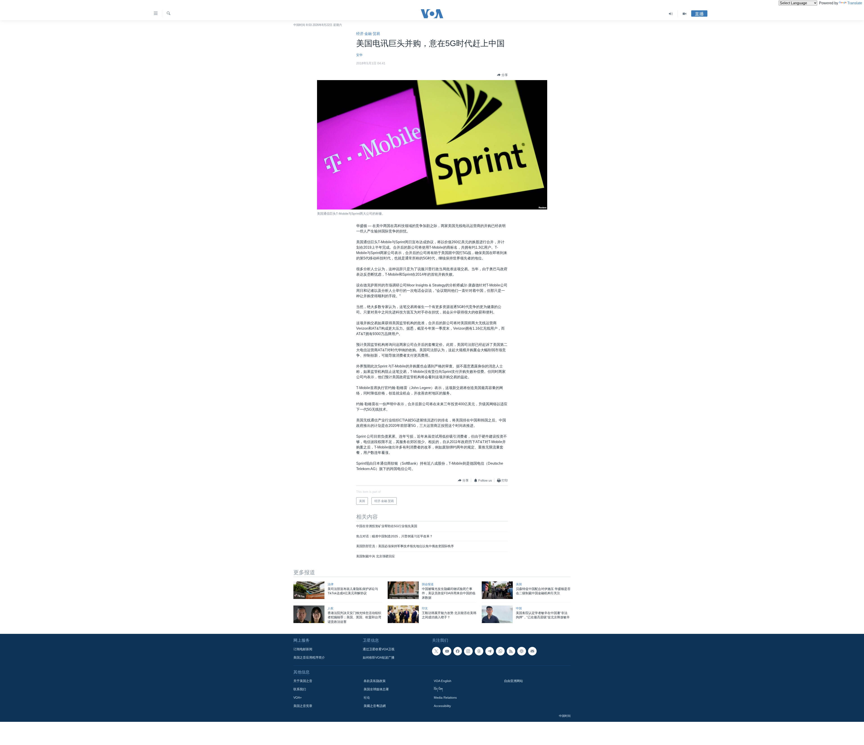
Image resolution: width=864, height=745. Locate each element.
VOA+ (297, 697)
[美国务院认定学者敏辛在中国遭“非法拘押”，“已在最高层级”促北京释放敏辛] (497, 614)
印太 (425, 608)
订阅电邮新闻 (302, 649)
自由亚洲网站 (513, 681)
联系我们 (299, 689)
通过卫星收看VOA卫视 (378, 649)
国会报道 (428, 584)
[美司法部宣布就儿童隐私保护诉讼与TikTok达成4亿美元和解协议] (308, 590)
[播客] (521, 651)
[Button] (502, 75)
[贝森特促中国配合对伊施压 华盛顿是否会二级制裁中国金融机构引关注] (497, 590)
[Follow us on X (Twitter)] (436, 651)
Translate (854, 3)
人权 (330, 608)
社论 (367, 697)
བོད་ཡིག (438, 689)
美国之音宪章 (302, 706)
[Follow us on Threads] (479, 651)
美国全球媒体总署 (376, 689)
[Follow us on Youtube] (447, 651)
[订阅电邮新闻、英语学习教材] (532, 651)
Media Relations (445, 697)
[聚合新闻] (511, 651)
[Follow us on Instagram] (468, 651)
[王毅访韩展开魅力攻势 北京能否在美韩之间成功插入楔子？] (403, 614)
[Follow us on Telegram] (489, 651)
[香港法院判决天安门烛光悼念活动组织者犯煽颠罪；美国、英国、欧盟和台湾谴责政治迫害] (308, 614)
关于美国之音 (302, 681)
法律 (330, 584)
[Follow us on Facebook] (457, 651)
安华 (359, 55)
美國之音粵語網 (375, 706)
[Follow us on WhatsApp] (500, 651)
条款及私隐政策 (375, 681)
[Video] (684, 13)
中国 (519, 608)
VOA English (442, 681)
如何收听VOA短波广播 (378, 657)
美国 (519, 584)
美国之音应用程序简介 (309, 657)
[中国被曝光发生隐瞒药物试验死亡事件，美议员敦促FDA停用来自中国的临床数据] (403, 590)
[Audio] (671, 13)
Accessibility (442, 706)
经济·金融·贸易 (368, 34)
